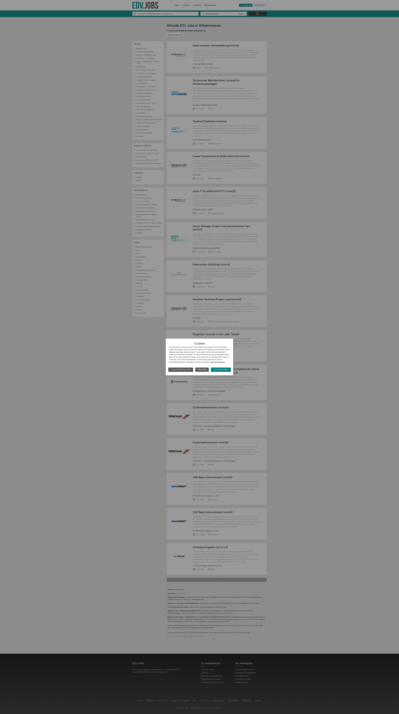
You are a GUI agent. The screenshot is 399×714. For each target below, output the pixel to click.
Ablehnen (202, 370)
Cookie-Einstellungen (181, 370)
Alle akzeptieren (221, 370)
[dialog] (199, 357)
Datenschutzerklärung (217, 362)
